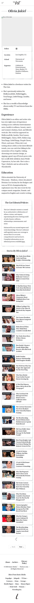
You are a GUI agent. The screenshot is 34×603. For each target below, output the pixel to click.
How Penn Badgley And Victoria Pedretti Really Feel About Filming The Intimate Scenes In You (23, 443)
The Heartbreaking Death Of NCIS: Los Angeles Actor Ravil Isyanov (22, 530)
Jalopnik (16, 578)
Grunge (23, 581)
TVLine (24, 578)
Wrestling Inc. (17, 589)
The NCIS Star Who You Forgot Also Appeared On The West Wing (23, 368)
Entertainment (6, 256)
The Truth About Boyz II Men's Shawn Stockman (23, 338)
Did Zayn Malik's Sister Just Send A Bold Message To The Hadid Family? (23, 432)
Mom (17, 584)
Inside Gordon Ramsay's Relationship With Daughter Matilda (23, 358)
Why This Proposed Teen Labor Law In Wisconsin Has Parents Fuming (23, 474)
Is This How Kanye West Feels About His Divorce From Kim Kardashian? (23, 288)
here (23, 241)
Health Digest (8, 584)
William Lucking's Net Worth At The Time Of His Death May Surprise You (23, 309)
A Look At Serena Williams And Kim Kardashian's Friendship (21, 454)
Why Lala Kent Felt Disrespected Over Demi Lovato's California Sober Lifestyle (22, 397)
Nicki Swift (13, 587)
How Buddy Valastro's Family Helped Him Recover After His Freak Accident (23, 348)
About (7, 562)
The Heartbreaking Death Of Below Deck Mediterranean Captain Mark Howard (23, 421)
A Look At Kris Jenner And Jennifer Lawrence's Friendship (23, 464)
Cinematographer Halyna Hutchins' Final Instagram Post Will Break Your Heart (23, 508)
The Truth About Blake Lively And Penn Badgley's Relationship (23, 258)
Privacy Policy (24, 562)
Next (20, 547)
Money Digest (25, 584)
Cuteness (9, 581)
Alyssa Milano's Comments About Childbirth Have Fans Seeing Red (22, 298)
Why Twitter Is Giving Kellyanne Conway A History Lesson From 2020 (22, 278)
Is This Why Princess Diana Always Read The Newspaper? (23, 386)
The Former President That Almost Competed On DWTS (23, 319)
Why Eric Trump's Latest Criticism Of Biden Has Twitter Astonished (22, 519)
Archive (15, 562)
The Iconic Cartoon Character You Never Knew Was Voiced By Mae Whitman (22, 486)
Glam (16, 581)
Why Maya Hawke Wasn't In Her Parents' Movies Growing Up (23, 377)
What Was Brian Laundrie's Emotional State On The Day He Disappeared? (23, 497)
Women (21, 587)
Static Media (13, 567)
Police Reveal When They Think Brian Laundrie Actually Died (23, 329)
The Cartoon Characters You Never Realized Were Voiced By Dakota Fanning (23, 410)
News (4, 274)
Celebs (4, 462)
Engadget (8, 578)
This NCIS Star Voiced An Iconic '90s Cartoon (23, 266)
